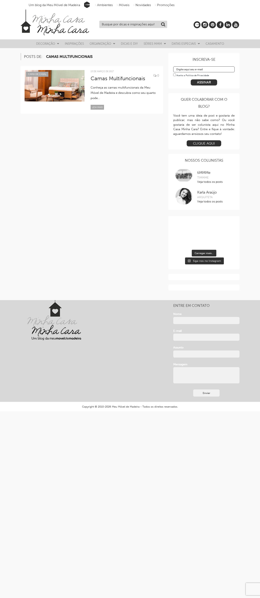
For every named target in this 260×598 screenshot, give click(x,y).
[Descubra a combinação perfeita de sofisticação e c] (203, 228)
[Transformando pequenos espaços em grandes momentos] (225, 241)
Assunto (178, 347)
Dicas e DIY (129, 43)
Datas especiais (184, 43)
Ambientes (105, 5)
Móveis (124, 5)
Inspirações (74, 43)
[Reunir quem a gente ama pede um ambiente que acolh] (225, 228)
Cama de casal (37, 74)
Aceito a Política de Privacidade (193, 75)
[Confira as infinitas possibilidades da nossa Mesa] (182, 228)
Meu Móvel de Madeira (126, 406)
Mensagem (180, 364)
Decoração (45, 43)
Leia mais (97, 107)
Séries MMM (153, 43)
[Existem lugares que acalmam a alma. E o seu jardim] (203, 241)
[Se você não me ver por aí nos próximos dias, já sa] (182, 241)
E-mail (177, 331)
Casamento (215, 43)
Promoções (165, 5)
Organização (100, 43)
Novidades (143, 5)
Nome (177, 314)
